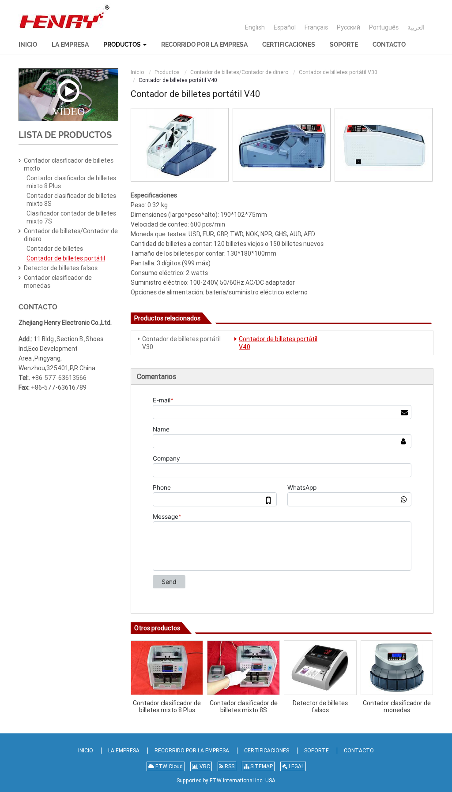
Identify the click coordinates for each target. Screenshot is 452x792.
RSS (228, 766)
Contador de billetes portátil (65, 258)
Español (285, 27)
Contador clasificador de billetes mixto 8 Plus (167, 706)
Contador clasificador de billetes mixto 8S (244, 706)
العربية (416, 27)
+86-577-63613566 (59, 377)
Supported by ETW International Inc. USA (226, 780)
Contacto (389, 44)
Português (384, 27)
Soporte (344, 44)
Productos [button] (122, 44)
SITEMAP (261, 766)
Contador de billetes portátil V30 (338, 72)
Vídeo (68, 111)
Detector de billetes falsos (320, 706)
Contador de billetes (54, 248)
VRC (204, 766)
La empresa (70, 44)
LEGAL (295, 766)
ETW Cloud (168, 766)
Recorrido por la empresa (204, 44)
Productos (167, 72)
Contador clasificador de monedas (397, 706)
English (255, 27)
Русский (348, 27)
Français (316, 27)
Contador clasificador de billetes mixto (68, 164)
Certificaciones (288, 44)
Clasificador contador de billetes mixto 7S (71, 217)
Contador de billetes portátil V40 (278, 342)
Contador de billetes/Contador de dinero (239, 72)
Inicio (28, 44)
